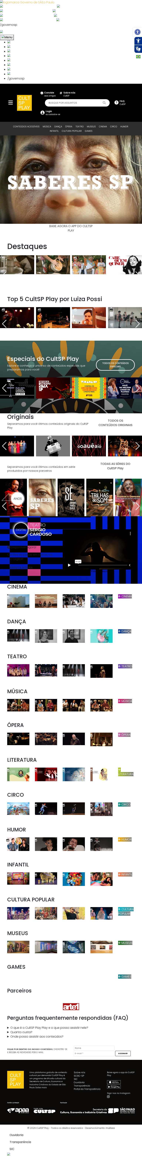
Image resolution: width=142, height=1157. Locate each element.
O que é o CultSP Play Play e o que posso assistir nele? (49, 1028)
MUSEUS (91, 126)
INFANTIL (54, 131)
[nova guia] (15, 32)
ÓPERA (68, 126)
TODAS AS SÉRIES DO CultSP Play (115, 466)
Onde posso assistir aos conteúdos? (36, 1036)
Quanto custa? (21, 1032)
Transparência (82, 1085)
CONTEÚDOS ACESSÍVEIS (26, 126)
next (130, 180)
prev (12, 180)
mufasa (110, 1128)
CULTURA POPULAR (72, 131)
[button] (137, 32)
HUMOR (124, 126)
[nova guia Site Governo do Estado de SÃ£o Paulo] (27, 2)
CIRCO (113, 126)
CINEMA (103, 126)
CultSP (69, 94)
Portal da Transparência (87, 1089)
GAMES (88, 131)
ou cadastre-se (53, 113)
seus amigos (50, 94)
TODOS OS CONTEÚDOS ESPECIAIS (115, 365)
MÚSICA (47, 126)
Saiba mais (41, 1087)
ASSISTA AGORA (21, 568)
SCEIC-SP (79, 1075)
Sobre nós (79, 1072)
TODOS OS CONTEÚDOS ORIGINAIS (115, 422)
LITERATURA (125, 774)
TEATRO (79, 126)
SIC (75, 1079)
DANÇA (58, 126)
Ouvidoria (79, 1082)
